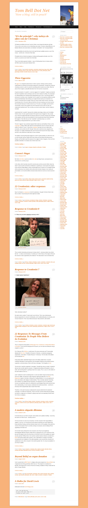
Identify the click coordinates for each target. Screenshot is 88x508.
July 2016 (62, 182)
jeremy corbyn (26, 70)
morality (40, 70)
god (54, 262)
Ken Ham (23, 353)
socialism (22, 71)
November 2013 (63, 221)
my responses (26, 192)
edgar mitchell (50, 325)
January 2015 (63, 201)
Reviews (62, 58)
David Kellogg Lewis (28, 486)
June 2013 (62, 228)
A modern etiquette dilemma (28, 410)
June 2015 (62, 195)
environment (44, 179)
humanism (45, 473)
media (37, 201)
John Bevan (22, 159)
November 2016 (63, 176)
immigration (20, 70)
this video (35, 159)
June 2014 (62, 211)
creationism (20, 201)
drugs (45, 69)
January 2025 (63, 147)
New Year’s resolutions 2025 (66, 47)
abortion (27, 69)
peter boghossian (30, 402)
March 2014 (62, 215)
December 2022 (63, 153)
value (42, 263)
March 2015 (62, 198)
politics (49, 70)
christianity (45, 200)
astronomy (27, 200)
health (41, 473)
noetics (31, 326)
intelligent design (18, 263)
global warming (50, 179)
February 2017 (63, 172)
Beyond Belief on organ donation (31, 456)
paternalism (20, 450)
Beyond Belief (50, 462)
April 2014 (62, 214)
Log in (61, 128)
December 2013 (63, 220)
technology (37, 450)
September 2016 (63, 179)
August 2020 (62, 160)
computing (32, 449)
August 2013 (62, 225)
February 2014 (63, 217)
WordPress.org (63, 133)
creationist (26, 201)
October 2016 (63, 177)
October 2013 (63, 222)
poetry (39, 496)
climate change (32, 179)
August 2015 (62, 193)
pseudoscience (41, 326)
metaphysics (24, 326)
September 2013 (63, 224)
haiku (29, 496)
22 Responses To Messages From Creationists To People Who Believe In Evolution (32, 336)
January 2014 (63, 218)
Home (16, 26)
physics (45, 201)
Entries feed (62, 130)
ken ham (23, 263)
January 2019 (63, 164)
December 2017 (63, 169)
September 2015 (63, 192)
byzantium (31, 69)
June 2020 (62, 161)
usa (31, 71)
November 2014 (63, 204)
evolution (30, 201)
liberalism (47, 449)
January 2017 (63, 173)
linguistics (35, 147)
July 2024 (62, 150)
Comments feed (63, 131)
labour (30, 70)
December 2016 (63, 175)
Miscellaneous (21, 496)
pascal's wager (26, 180)
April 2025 (62, 144)
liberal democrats (35, 70)
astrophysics (32, 200)
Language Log (18, 125)
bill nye (26, 262)
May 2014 (62, 212)
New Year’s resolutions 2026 (66, 37)
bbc (26, 473)
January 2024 (63, 151)
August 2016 (62, 180)
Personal (62, 56)
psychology (17, 71)
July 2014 (62, 209)
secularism (40, 474)
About (21, 26)
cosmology (49, 200)
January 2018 (63, 167)
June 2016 (62, 183)
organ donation (21, 474)
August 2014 (62, 208)
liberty (50, 449)
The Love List (38, 26)
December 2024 (63, 148)
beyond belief (29, 473)
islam (49, 473)
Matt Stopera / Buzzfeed (22, 247)
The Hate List (31, 26)
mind (28, 326)
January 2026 (63, 143)
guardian (34, 201)
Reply (42, 180)
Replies (44, 147)
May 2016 (62, 185)
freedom (42, 449)
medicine (52, 473)
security (33, 450)
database (35, 127)
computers (27, 449)
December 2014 (63, 202)
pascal (21, 180)
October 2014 (63, 205)
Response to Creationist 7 (27, 269)
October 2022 (63, 154)
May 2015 (62, 196)
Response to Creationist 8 (27, 209)
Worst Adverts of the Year (65, 63)
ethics (48, 69)
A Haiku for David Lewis (27, 481)
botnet (16, 437)
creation (16, 201)
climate (26, 179)
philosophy (45, 70)
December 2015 (63, 188)
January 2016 (63, 186)
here (23, 356)
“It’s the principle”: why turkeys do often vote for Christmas (32, 37)
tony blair (26, 71)
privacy (29, 450)
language (31, 147)
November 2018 (63, 166)
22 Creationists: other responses (30, 186)
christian (40, 200)
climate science (38, 179)
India (25, 26)
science (38, 180)
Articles (20, 69)
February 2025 (63, 146)
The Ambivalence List (47, 26)
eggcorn (18, 83)
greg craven (17, 180)
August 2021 (62, 157)
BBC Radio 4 (28, 462)
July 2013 (62, 227)
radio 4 (33, 474)
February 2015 (63, 199)
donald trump (41, 69)
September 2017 (63, 170)
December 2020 (63, 159)
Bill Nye (26, 351)
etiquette (39, 449)
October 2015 (63, 191)
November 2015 (63, 189)
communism (35, 69)
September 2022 (63, 156)
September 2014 (63, 206)
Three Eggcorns (22, 78)
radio (30, 474)
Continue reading (19, 66)
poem (36, 496)
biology (37, 200)
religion (35, 180)
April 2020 (62, 163)
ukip (29, 71)
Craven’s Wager (22, 153)
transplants (45, 474)
